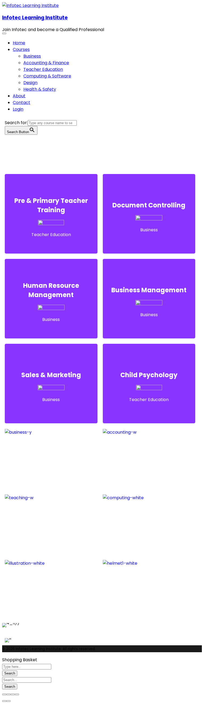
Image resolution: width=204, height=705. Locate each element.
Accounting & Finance (46, 63)
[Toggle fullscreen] (13, 694)
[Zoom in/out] (17, 694)
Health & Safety (39, 89)
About (19, 96)
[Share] (8, 694)
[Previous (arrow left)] (4, 701)
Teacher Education (43, 69)
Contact (21, 102)
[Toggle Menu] (4, 33)
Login (18, 109)
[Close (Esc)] (4, 694)
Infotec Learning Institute (35, 17)
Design (30, 83)
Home (19, 43)
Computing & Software (47, 76)
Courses (21, 49)
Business (32, 56)
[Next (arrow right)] (8, 701)
